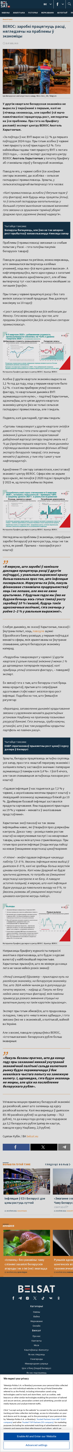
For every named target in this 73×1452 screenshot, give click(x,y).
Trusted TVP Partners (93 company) (37, 1422)
